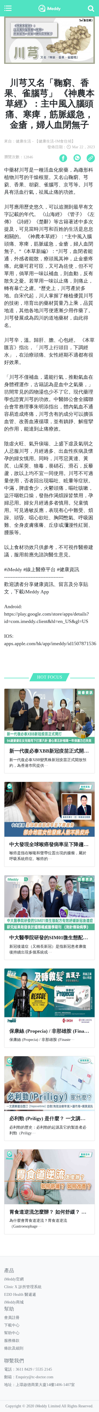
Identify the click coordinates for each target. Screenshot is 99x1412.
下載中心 (12, 1325)
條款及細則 (13, 1348)
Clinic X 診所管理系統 (23, 1287)
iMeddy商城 (14, 1302)
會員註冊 (12, 1318)
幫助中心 (12, 1333)
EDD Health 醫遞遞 (20, 1295)
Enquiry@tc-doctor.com (34, 1377)
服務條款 (12, 1341)
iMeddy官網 (14, 1279)
